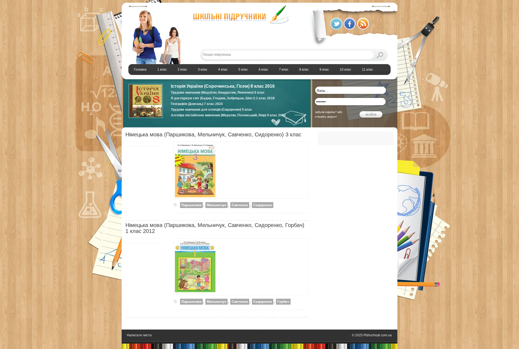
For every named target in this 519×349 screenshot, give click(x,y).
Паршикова (191, 205)
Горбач (283, 301)
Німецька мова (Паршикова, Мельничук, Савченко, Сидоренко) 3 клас (213, 134)
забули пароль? (326, 112)
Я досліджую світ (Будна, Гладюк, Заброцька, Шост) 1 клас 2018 (223, 98)
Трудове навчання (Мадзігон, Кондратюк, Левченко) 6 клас (218, 92)
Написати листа (139, 335)
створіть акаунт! (326, 116)
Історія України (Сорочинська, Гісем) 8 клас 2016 (223, 86)
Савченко (240, 205)
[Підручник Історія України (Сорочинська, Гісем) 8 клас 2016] (146, 117)
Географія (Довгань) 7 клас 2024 (197, 104)
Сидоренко (262, 205)
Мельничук (216, 205)
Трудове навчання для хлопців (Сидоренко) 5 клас (211, 109)
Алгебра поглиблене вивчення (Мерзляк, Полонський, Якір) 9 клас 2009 (228, 115)
